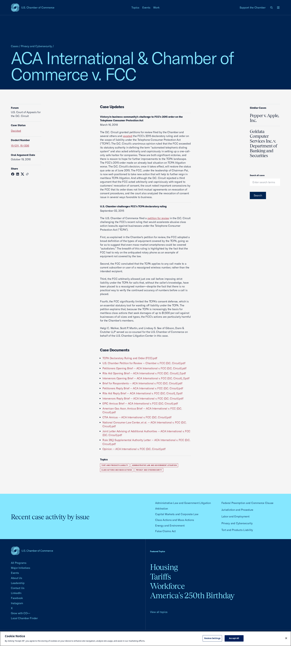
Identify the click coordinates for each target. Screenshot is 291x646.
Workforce (167, 586)
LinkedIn (16, 593)
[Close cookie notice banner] (286, 638)
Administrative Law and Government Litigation (154, 465)
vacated (127, 136)
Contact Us (17, 588)
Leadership (17, 583)
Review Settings (212, 638)
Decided (16, 131)
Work (156, 7)
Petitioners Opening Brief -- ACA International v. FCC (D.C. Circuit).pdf (144, 368)
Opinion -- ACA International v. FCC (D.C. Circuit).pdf (133, 449)
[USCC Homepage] (32, 550)
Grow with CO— (20, 613)
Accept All (234, 638)
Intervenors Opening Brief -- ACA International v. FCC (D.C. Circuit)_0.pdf (145, 378)
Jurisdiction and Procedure (237, 509)
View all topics (158, 612)
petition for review (158, 218)
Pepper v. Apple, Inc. (264, 118)
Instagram (17, 603)
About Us (16, 578)
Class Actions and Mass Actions (116, 470)
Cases (14, 46)
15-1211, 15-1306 (20, 145)
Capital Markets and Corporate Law (176, 514)
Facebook (17, 598)
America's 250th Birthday (192, 595)
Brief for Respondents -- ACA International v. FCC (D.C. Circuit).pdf (142, 383)
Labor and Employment (235, 516)
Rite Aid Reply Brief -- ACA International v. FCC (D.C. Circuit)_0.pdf (142, 393)
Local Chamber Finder (24, 618)
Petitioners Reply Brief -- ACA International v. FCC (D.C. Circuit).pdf (142, 388)
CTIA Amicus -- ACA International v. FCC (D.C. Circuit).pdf (136, 417)
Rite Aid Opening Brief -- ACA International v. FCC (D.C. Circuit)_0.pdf (144, 373)
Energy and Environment (169, 525)
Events (146, 7)
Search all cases (257, 175)
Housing (164, 567)
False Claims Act (165, 531)
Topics (135, 7)
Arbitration (161, 508)
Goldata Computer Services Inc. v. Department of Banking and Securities (263, 143)
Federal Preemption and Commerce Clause (247, 503)
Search (258, 195)
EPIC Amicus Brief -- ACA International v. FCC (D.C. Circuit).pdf (140, 403)
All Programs (18, 563)
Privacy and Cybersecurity (36, 46)
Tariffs (160, 576)
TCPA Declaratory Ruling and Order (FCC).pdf (129, 358)
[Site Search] (271, 7)
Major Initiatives (20, 568)
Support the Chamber (253, 7)
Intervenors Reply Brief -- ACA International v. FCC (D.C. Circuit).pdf (142, 398)
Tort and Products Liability (114, 465)
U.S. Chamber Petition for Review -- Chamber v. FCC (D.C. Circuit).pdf (143, 363)
